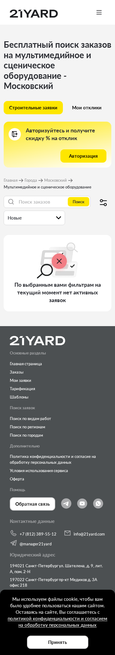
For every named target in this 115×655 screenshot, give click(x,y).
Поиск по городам (26, 435)
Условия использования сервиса (39, 470)
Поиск (78, 201)
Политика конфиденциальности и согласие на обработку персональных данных (53, 459)
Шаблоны (19, 396)
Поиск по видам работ (30, 418)
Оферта (17, 478)
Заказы (16, 372)
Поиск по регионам (27, 426)
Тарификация (22, 388)
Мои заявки (20, 380)
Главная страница (26, 363)
